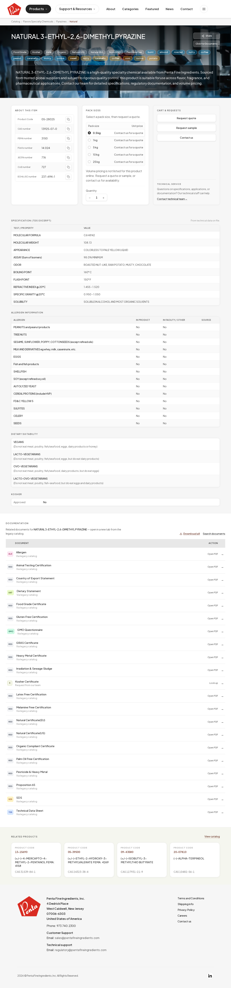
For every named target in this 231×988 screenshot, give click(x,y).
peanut (17, 58)
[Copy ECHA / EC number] (68, 177)
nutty (192, 52)
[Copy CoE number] (68, 167)
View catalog (212, 836)
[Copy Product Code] (68, 119)
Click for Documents (206, 43)
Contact (186, 9)
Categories (130, 9)
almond (164, 52)
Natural (73, 21)
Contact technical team (172, 198)
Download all (191, 533)
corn (127, 58)
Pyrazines (61, 21)
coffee (204, 52)
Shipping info (186, 904)
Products (36, 9)
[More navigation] (204, 9)
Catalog (15, 21)
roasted (178, 52)
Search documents (214, 533)
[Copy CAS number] (68, 129)
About (110, 9)
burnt (151, 52)
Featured (152, 9)
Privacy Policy (186, 909)
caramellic (32, 58)
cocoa (60, 58)
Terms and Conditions (191, 898)
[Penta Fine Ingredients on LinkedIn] (210, 975)
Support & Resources (75, 9)
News (170, 9)
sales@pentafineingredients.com (77, 938)
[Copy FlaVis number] (68, 148)
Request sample (186, 127)
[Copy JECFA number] (68, 157)
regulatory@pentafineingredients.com (80, 950)
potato (153, 58)
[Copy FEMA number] (68, 138)
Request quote (186, 118)
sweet (73, 58)
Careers (182, 915)
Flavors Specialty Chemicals (38, 21)
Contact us (186, 137)
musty (47, 58)
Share (209, 35)
